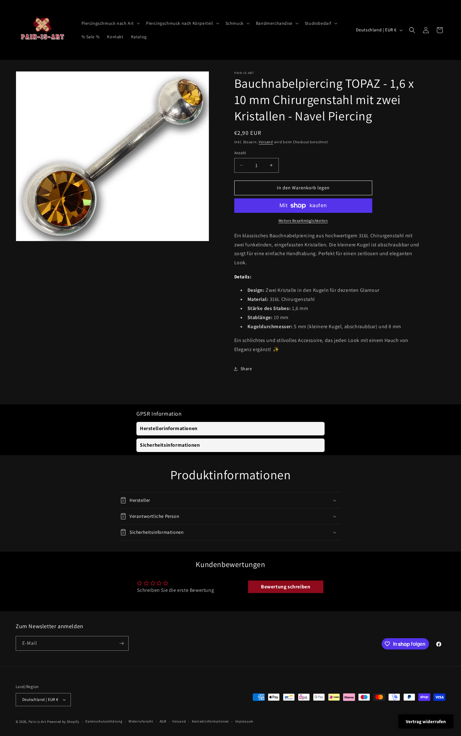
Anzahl (240, 152)
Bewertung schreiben (285, 586)
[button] (110, 23)
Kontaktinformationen (210, 721)
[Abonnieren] (121, 643)
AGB (163, 721)
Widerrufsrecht (141, 721)
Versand (266, 141)
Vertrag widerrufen (426, 721)
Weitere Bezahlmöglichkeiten (303, 220)
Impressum (244, 721)
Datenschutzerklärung (103, 721)
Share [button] (246, 368)
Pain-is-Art (37, 721)
